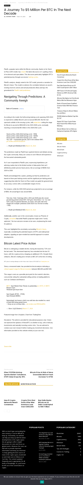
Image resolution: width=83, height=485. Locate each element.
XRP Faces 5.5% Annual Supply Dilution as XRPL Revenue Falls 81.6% (67, 93)
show (21, 108)
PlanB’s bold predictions (22, 90)
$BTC (8, 286)
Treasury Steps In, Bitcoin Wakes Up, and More (67, 112)
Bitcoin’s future (41, 229)
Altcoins (59, 143)
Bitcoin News (61, 147)
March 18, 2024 (31, 146)
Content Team (10, 16)
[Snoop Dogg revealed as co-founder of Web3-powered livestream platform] (33, 456)
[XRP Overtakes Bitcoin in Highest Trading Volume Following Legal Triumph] (33, 444)
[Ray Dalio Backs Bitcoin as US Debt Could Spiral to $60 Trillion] (45, 393)
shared (23, 72)
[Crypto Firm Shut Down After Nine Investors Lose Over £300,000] (28, 393)
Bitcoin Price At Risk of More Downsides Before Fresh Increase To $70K (41, 374)
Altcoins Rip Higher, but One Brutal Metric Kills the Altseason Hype (68, 99)
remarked (12, 218)
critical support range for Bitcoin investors (17, 269)
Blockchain (13, 2)
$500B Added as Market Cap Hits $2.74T (67, 117)
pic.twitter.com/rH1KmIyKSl (15, 141)
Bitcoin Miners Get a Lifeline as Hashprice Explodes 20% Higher (67, 130)
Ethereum (60, 156)
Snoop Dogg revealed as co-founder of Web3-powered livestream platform (45, 456)
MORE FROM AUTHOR (28, 384)
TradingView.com (45, 261)
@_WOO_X (41, 286)
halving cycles (33, 77)
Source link (7, 346)
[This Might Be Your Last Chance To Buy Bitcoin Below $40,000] (33, 435)
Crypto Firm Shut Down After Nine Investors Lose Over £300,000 (28, 403)
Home (6, 2)
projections (37, 122)
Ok (42, 482)
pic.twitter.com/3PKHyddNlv (36, 304)
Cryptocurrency (62, 153)
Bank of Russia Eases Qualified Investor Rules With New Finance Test (67, 106)
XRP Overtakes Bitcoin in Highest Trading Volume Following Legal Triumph (46, 445)
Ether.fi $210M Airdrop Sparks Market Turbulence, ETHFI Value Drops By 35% (15, 374)
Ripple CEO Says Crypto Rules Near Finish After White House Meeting (66, 124)
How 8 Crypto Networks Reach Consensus (11, 402)
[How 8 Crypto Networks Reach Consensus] (11, 393)
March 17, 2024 (28, 308)
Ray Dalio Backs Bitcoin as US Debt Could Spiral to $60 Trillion (45, 403)
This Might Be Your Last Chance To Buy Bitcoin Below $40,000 (46, 434)
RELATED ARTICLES (11, 384)
